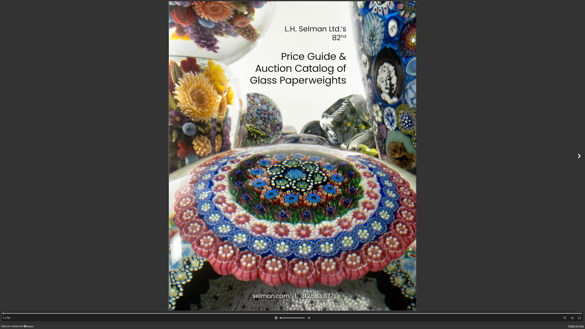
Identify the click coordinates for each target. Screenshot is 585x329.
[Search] (565, 318)
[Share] (572, 318)
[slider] (292, 317)
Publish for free (576, 326)
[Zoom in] (309, 318)
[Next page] (579, 161)
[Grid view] (276, 318)
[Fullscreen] (579, 318)
